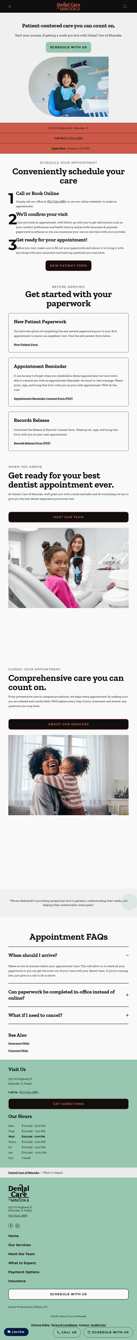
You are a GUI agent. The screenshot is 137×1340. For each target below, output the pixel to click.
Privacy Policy (40, 1325)
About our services (68, 724)
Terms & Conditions (64, 1325)
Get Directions (68, 1104)
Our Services (19, 1245)
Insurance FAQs (18, 1043)
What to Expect (22, 1263)
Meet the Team (21, 1254)
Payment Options (23, 1272)
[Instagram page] (17, 1225)
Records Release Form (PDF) (32, 443)
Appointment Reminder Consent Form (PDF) (43, 398)
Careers (84, 1325)
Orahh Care (98, 1325)
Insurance (17, 1281)
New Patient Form (68, 265)
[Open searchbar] (125, 6)
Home (13, 1236)
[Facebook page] (10, 1225)
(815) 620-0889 (73, 138)
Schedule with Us (68, 47)
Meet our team (68, 517)
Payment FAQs (18, 1050)
